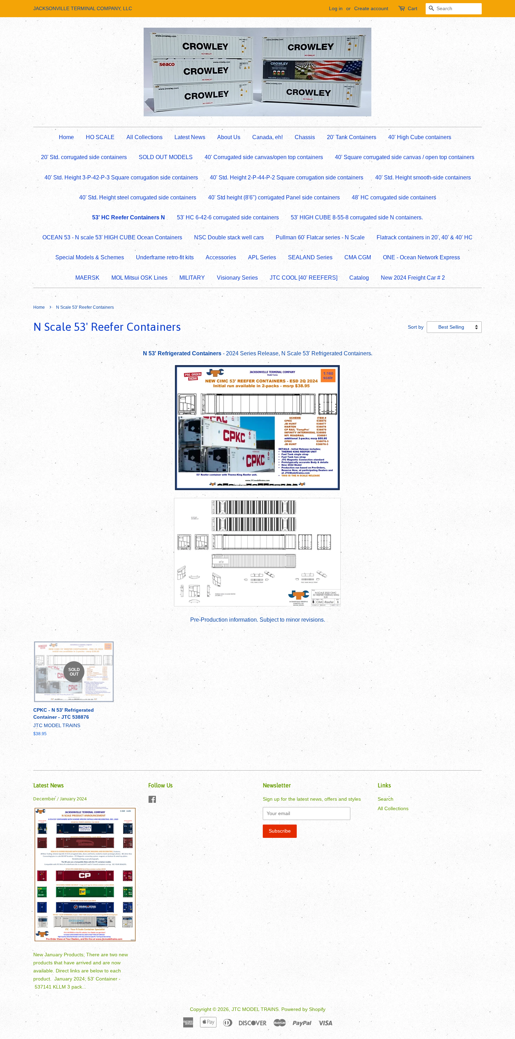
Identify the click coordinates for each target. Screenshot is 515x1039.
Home (66, 137)
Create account (371, 8)
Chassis (305, 137)
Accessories (221, 257)
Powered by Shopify (303, 1009)
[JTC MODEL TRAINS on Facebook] (152, 801)
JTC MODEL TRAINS (255, 1009)
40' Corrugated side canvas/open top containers (264, 157)
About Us (228, 137)
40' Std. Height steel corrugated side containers (137, 197)
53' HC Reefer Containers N (128, 217)
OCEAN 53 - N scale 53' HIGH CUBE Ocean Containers (112, 237)
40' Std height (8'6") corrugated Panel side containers (274, 197)
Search (385, 799)
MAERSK (87, 278)
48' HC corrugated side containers (394, 197)
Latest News (189, 137)
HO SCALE (100, 137)
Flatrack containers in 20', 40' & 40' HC (425, 237)
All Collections (144, 137)
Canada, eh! (267, 137)
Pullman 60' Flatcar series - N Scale (320, 237)
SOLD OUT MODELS (166, 157)
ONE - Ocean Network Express (421, 257)
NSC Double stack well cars (229, 237)
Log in (336, 8)
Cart (412, 8)
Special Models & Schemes (89, 257)
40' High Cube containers (419, 137)
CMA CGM (357, 257)
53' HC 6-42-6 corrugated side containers (228, 217)
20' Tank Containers (351, 137)
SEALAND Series (310, 257)
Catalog (359, 278)
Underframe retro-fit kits (165, 257)
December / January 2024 (60, 798)
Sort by (416, 327)
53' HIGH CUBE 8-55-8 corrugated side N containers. (357, 217)
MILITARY (192, 278)
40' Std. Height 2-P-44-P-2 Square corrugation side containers (286, 177)
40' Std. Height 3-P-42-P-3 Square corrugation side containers (121, 177)
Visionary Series (237, 278)
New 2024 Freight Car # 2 (413, 278)
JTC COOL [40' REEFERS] (303, 278)
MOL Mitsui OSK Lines (139, 278)
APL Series (262, 257)
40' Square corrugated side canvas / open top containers (404, 157)
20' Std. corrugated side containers (84, 157)
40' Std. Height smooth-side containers (423, 177)
